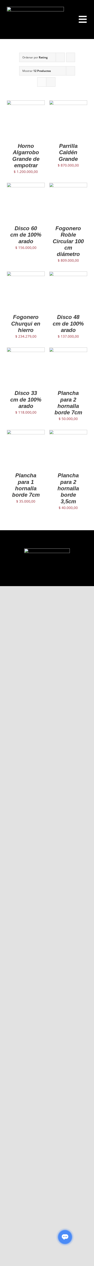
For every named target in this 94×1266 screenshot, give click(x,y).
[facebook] (28, 578)
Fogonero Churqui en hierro (25, 323)
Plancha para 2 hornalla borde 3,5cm (68, 488)
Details (26, 125)
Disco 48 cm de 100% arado (68, 323)
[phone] (65, 578)
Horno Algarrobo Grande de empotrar (25, 155)
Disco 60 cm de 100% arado (25, 234)
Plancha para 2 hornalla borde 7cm (68, 402)
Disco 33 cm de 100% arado (25, 399)
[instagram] (36, 578)
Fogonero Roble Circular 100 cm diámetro (68, 241)
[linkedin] (50, 578)
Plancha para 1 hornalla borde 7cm (26, 485)
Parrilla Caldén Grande (68, 152)
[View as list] (50, 82)
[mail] (58, 578)
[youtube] (43, 578)
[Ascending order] (70, 57)
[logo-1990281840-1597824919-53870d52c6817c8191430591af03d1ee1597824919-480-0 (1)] (35, 8)
